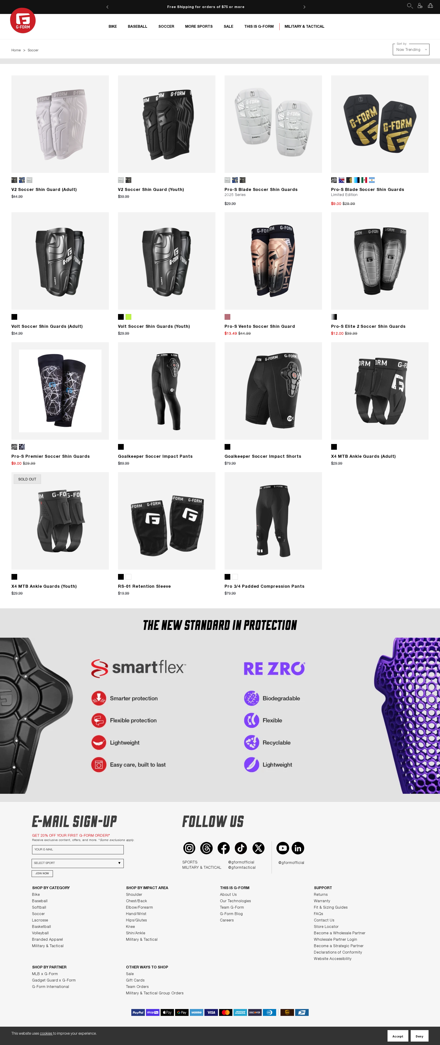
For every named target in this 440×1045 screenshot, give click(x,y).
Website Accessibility (333, 959)
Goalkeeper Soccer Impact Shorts (263, 457)
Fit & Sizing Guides (331, 908)
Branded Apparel (47, 940)
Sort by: (402, 44)
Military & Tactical (48, 946)
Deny (420, 1036)
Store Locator (326, 927)
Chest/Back (136, 901)
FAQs (318, 914)
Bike (36, 895)
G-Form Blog (231, 914)
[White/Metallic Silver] (30, 180)
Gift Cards (135, 981)
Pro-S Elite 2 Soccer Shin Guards (368, 327)
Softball (39, 908)
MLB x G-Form (45, 974)
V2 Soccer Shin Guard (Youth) (151, 190)
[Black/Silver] (335, 316)
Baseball (40, 901)
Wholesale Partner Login (335, 940)
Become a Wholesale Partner (340, 933)
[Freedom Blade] (342, 180)
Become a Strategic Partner (339, 946)
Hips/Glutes (136, 921)
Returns (321, 895)
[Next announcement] (304, 7)
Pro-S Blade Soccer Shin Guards (261, 190)
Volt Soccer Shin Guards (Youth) (154, 327)
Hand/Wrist (136, 914)
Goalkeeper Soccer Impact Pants (155, 457)
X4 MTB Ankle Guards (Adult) (363, 457)
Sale (130, 974)
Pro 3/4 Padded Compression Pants (265, 587)
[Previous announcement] (107, 7)
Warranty (322, 901)
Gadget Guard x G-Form (54, 981)
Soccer (33, 50)
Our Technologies (235, 901)
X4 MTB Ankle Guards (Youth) (44, 587)
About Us (228, 895)
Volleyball (40, 933)
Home (16, 50)
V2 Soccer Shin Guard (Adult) (44, 190)
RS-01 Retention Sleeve (144, 587)
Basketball (41, 927)
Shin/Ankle (135, 933)
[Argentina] (373, 180)
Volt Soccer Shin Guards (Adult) (47, 327)
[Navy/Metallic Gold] (23, 180)
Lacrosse (40, 921)
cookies (46, 1034)
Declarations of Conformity (338, 953)
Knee (130, 927)
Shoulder (134, 895)
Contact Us (324, 921)
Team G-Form (232, 908)
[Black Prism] (23, 446)
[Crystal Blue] (357, 180)
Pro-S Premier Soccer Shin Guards (50, 457)
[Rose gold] (228, 316)
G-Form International (50, 987)
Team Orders (137, 987)
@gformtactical (242, 868)
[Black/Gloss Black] (15, 180)
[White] (129, 576)
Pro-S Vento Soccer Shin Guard (260, 327)
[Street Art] (335, 180)
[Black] (15, 316)
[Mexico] (365, 180)
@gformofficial (241, 863)
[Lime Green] (129, 316)
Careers (227, 921)
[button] (409, 5)
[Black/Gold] (350, 180)
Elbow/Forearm (139, 908)
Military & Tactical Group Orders (155, 993)
